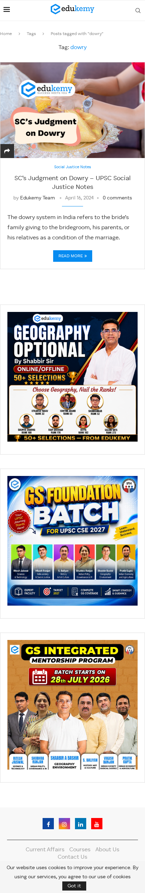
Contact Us (72, 857)
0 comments (117, 198)
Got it (74, 886)
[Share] (7, 152)
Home (6, 34)
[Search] (137, 10)
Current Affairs (45, 850)
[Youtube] (96, 823)
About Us (107, 850)
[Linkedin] (80, 823)
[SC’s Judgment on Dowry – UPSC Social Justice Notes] (72, 110)
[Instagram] (64, 823)
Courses (79, 850)
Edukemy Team (37, 198)
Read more (70, 256)
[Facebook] (48, 823)
